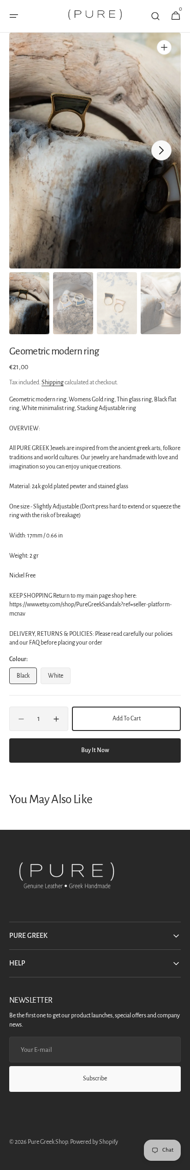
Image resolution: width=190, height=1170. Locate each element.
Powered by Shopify (94, 1142)
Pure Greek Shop (48, 1142)
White (59, 678)
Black (27, 678)
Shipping (53, 382)
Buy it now (95, 750)
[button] (14, 16)
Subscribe (95, 1078)
